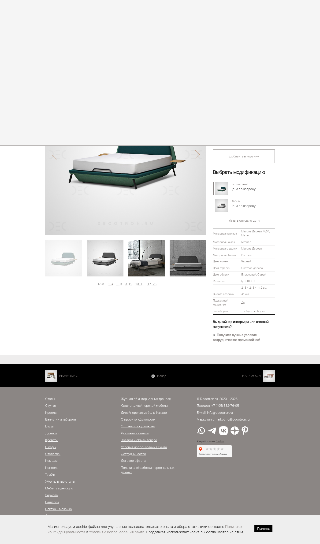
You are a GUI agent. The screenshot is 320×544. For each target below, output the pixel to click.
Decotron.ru (209, 399)
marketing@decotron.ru (232, 419)
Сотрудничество (133, 454)
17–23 (151, 284)
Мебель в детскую (59, 488)
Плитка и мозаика (58, 509)
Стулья (50, 405)
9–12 (128, 284)
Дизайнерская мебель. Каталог (144, 412)
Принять (263, 528)
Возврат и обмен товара (139, 440)
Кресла (50, 412)
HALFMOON (251, 376)
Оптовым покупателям (138, 426)
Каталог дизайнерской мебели (144, 405)
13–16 (139, 284)
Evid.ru (220, 441)
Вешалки (52, 502)
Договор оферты (133, 460)
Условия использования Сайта (144, 447)
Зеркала (51, 495)
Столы (50, 399)
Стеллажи (52, 454)
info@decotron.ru (220, 412)
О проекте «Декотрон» (138, 419)
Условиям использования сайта (116, 532)
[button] (54, 154)
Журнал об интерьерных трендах (146, 399)
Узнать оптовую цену (244, 220)
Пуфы (49, 426)
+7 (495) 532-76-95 (225, 405)
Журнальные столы (59, 481)
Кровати (51, 440)
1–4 (110, 284)
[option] (125, 154)
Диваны (51, 433)
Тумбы (50, 474)
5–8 (119, 284)
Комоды (51, 460)
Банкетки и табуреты (60, 419)
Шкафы (50, 447)
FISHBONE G (68, 376)
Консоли (52, 467)
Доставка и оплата (135, 433)
